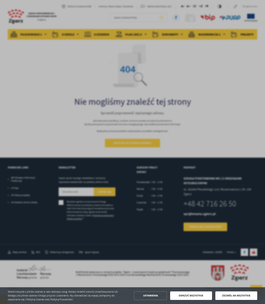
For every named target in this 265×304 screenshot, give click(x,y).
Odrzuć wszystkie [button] (191, 295)
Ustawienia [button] (150, 295)
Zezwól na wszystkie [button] (236, 295)
